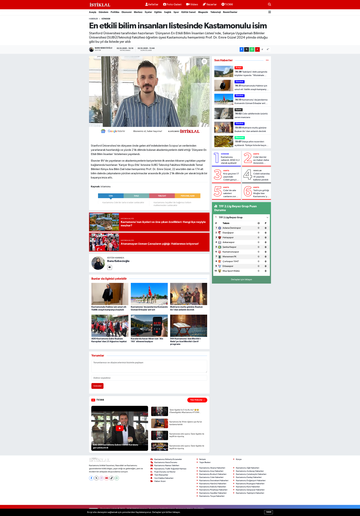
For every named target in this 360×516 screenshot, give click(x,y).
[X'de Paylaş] (246, 49)
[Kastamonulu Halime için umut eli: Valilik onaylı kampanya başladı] (109, 294)
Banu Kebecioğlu (118, 261)
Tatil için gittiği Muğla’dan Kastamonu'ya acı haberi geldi (261, 193)
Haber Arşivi (160, 481)
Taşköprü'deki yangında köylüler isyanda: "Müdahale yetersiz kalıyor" (251, 74)
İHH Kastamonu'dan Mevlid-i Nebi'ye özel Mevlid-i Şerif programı (185, 341)
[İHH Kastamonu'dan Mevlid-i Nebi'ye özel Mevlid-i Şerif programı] (188, 325)
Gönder (97, 386)
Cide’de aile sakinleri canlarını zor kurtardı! (229, 193)
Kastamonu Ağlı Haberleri (247, 468)
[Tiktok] (111, 478)
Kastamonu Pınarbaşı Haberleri (213, 490)
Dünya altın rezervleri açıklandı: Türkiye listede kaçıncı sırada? (251, 143)
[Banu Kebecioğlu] (98, 263)
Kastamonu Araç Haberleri (211, 471)
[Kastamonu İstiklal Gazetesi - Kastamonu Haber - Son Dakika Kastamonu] (99, 5)
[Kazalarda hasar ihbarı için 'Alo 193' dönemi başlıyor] (149, 325)
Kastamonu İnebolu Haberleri (212, 487)
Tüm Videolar (196, 400)
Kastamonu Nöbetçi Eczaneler (168, 459)
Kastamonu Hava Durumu (165, 462)
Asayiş (92, 12)
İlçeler (148, 12)
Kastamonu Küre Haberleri (248, 487)
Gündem (103, 12)
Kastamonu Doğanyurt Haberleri (251, 480)
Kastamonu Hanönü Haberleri (212, 484)
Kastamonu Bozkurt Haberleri (212, 474)
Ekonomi (126, 12)
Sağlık (167, 12)
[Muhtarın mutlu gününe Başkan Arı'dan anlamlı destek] (188, 294)
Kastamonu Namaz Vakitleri (166, 465)
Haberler (93, 19)
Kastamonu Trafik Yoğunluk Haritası (170, 469)
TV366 (228, 4)
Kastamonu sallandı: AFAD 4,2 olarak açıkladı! (230, 160)
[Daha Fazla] (257, 49)
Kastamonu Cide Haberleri (211, 477)
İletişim (202, 459)
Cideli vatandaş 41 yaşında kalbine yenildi (261, 177)
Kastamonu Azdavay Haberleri (250, 471)
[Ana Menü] (269, 12)
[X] (96, 478)
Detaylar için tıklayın (241, 279)
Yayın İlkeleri (205, 462)
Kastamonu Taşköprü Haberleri (250, 493)
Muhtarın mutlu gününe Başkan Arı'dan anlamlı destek (250, 129)
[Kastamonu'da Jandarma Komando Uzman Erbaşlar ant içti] (149, 294)
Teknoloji (215, 12)
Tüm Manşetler (161, 475)
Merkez (138, 12)
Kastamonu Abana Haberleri (212, 468)
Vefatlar (153, 4)
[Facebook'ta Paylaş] (242, 49)
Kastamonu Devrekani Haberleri (213, 480)
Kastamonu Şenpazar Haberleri (250, 490)
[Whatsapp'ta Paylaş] (251, 49)
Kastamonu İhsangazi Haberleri (250, 484)
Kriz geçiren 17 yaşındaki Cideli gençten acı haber (231, 177)
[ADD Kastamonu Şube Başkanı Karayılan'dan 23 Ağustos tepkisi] (109, 325)
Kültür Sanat (188, 12)
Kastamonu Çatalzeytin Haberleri (251, 474)
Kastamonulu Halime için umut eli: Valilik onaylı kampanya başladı (251, 87)
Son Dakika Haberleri (163, 478)
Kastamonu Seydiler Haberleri (213, 493)
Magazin (203, 12)
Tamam (268, 512)
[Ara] (269, 4)
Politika (115, 12)
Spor (176, 12)
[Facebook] (91, 478)
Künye (239, 459)
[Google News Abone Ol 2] (149, 130)
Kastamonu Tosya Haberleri (211, 496)
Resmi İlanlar (230, 12)
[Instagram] (101, 478)
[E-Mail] (109, 267)
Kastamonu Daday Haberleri (249, 477)
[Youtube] (106, 478)
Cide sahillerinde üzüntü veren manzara (251, 115)
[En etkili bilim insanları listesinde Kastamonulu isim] (149, 91)
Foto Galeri (174, 4)
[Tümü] (267, 60)
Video (194, 4)
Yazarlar (211, 4)
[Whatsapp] (116, 478)
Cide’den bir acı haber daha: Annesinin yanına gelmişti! (261, 160)
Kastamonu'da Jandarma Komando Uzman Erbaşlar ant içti (251, 102)
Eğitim (158, 12)
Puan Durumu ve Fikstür (165, 472)
